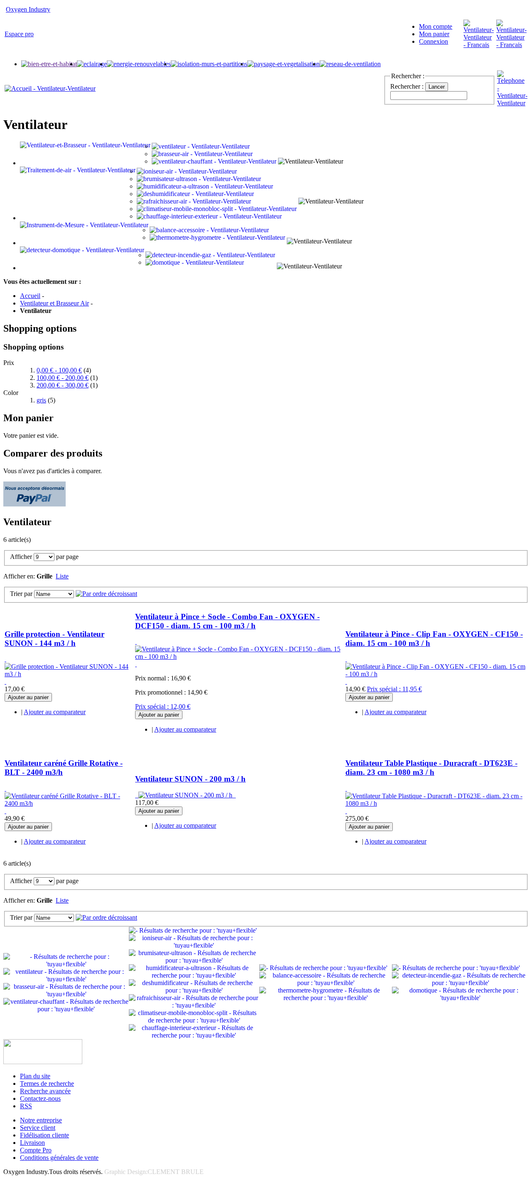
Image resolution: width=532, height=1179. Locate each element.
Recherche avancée (45, 1091)
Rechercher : (407, 86)
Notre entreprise (41, 1120)
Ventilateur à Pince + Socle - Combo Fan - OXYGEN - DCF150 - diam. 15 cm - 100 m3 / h (227, 621)
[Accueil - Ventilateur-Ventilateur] (50, 88)
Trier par (21, 593)
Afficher (21, 556)
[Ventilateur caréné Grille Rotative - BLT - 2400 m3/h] (69, 799)
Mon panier (434, 33)
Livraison (32, 1142)
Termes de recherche (47, 1083)
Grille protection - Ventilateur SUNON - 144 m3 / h (54, 639)
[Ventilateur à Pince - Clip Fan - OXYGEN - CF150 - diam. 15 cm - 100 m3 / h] (436, 670)
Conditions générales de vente (59, 1157)
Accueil (30, 295)
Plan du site (35, 1076)
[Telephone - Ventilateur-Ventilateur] (512, 103)
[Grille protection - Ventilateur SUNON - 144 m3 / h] (69, 670)
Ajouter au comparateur (55, 711)
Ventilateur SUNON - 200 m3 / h (190, 778)
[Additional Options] (34, 504)
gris (41, 400)
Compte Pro (36, 1150)
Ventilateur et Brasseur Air (54, 303)
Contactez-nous (40, 1098)
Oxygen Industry (28, 9)
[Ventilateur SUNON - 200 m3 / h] (185, 795)
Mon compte (435, 26)
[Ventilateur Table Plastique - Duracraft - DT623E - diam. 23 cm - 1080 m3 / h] (436, 799)
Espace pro (19, 33)
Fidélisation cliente (44, 1135)
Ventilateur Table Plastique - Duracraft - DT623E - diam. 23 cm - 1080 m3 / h (431, 768)
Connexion (433, 41)
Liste (62, 576)
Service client (37, 1127)
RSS (26, 1106)
